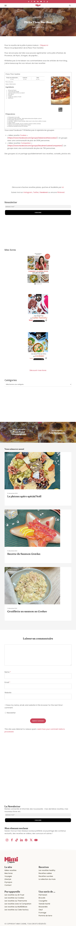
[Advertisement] (38, 170)
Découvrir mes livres (38, 370)
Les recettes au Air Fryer (14, 895)
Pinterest (61, 192)
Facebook (44, 192)
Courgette (43, 901)
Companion (26, 143)
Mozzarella (43, 907)
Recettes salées (45, 873)
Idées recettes (10, 870)
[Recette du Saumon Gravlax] (38, 536)
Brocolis (42, 898)
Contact (8, 885)
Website (8, 692)
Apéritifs (10, 455)
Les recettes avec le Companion (18, 904)
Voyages (8, 876)
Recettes (38, 17)
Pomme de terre (45, 915)
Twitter (36, 192)
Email (7, 682)
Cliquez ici (44, 45)
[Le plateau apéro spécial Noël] (38, 479)
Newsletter (11, 713)
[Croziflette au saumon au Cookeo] (38, 594)
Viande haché (44, 904)
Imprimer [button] (60, 110)
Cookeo (23, 135)
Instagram (28, 192)
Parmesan (43, 895)
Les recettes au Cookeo (14, 898)
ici (63, 187)
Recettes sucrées (46, 876)
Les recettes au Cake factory (16, 909)
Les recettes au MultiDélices (16, 907)
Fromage (42, 912)
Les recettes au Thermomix (16, 901)
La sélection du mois (47, 879)
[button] (6, 5)
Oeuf (41, 909)
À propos (8, 882)
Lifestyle (8, 879)
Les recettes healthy (47, 870)
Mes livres (9, 873)
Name (8, 672)
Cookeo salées (12, 570)
